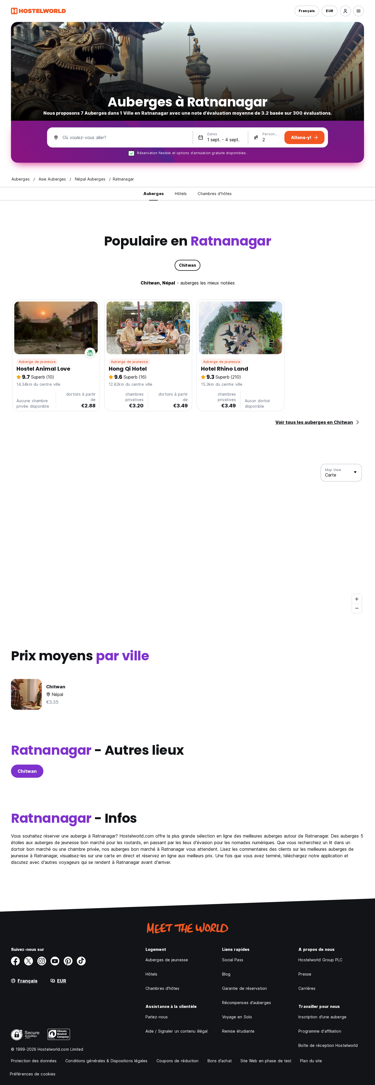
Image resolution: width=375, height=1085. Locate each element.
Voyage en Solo (237, 1016)
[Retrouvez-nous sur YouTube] (55, 961)
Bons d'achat (220, 1060)
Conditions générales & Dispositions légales (106, 1060)
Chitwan (27, 771)
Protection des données (34, 1060)
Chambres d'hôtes (162, 988)
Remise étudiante (238, 1031)
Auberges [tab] (153, 193)
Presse (304, 974)
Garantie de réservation (244, 988)
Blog (226, 974)
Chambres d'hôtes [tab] (215, 193)
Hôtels (151, 974)
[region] (187, 538)
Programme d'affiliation (319, 1031)
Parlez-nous (156, 1016)
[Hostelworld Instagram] (41, 961)
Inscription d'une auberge (322, 1016)
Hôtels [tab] (181, 193)
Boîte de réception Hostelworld (328, 1045)
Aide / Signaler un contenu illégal (176, 1031)
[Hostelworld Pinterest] (68, 961)
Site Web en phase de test (266, 1060)
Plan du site (311, 1060)
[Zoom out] (356, 608)
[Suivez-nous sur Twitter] (28, 961)
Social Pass (232, 959)
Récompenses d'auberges (246, 1002)
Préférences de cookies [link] (32, 1074)
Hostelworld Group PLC (320, 959)
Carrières (306, 988)
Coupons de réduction (177, 1060)
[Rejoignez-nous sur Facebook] (15, 961)
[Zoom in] (356, 599)
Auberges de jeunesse (166, 959)
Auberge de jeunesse (37, 362)
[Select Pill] (345, 10)
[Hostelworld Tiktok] (81, 961)
